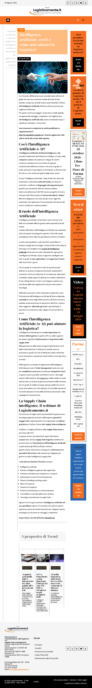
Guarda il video (78, 330)
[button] (78, 20)
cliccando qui (50, 517)
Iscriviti (78, 269)
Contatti (38, 648)
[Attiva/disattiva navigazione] (83, 20)
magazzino (44, 378)
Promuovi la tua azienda (44, 651)
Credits (36, 681)
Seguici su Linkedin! (78, 490)
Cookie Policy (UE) (41, 655)
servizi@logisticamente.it (19, 669)
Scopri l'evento (78, 192)
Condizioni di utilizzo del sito (76, 683)
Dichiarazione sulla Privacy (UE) (46, 658)
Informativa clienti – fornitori (65, 680)
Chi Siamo (38, 644)
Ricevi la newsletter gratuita (30, 135)
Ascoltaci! (78, 122)
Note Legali (82, 680)
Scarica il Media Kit (78, 64)
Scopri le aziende (78, 436)
